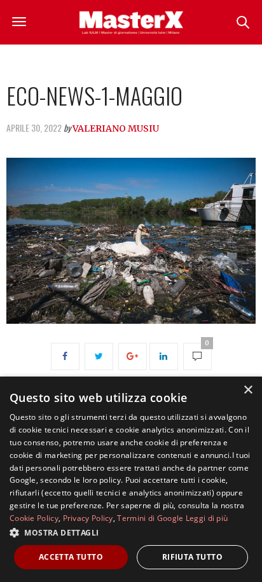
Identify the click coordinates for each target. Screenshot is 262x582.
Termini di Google (150, 518)
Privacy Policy (88, 518)
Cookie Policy (34, 518)
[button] (131, 532)
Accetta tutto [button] (71, 556)
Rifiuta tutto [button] (192, 556)
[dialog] (131, 479)
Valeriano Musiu (115, 128)
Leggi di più (207, 518)
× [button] (247, 390)
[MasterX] (131, 22)
